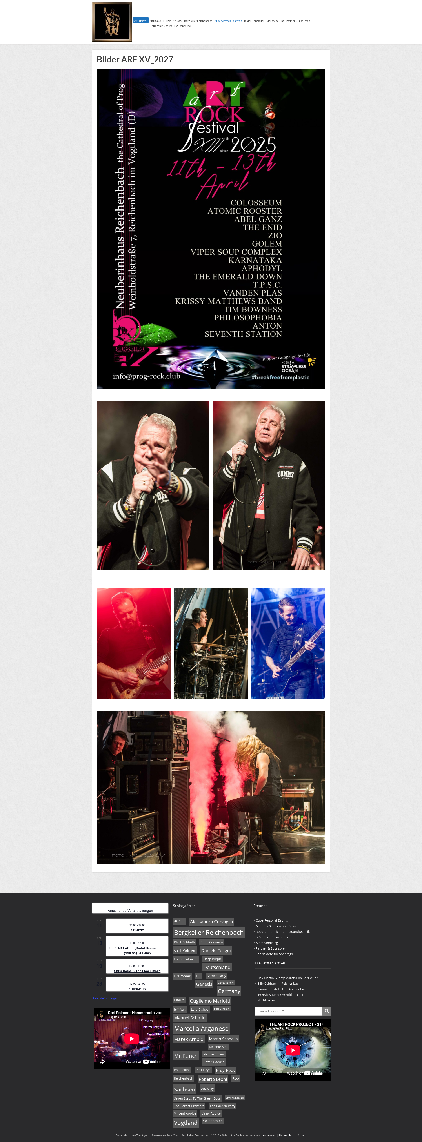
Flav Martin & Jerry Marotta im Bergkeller (287, 978)
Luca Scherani (222, 1008)
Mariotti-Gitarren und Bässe (276, 926)
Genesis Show (226, 982)
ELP (198, 976)
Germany (229, 991)
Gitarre (179, 1000)
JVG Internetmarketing (272, 937)
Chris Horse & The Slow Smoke (137, 971)
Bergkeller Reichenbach (198, 20)
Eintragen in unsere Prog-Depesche (170, 25)
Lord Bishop (200, 1009)
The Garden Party (222, 1106)
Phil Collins (182, 1070)
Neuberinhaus (214, 1054)
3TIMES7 (137, 930)
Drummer (182, 976)
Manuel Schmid (190, 1018)
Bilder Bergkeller (254, 20)
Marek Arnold (189, 1039)
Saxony (207, 1088)
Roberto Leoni (213, 1079)
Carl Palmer (185, 950)
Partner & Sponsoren (298, 20)
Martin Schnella (223, 1038)
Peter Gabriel (214, 1062)
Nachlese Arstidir (270, 1000)
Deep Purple (213, 959)
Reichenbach (183, 1078)
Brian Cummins (211, 942)
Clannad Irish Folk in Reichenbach (282, 989)
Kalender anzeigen (105, 998)
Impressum (269, 1135)
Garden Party (216, 976)
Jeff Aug (180, 1009)
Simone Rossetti (235, 1097)
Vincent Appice (185, 1113)
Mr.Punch (186, 1055)
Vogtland (186, 1123)
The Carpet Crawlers (189, 1106)
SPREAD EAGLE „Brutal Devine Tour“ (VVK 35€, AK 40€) (137, 950)
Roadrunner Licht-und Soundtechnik (283, 932)
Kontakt (302, 1135)
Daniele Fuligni (216, 950)
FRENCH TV (137, 988)
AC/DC (179, 921)
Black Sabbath (184, 942)
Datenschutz (287, 1135)
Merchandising (275, 20)
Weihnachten (213, 1121)
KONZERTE (139, 21)
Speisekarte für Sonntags (274, 954)
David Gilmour (186, 959)
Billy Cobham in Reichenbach (278, 983)
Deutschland (217, 967)
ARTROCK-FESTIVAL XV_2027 (166, 20)
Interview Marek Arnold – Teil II (280, 995)
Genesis (204, 984)
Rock (236, 1078)
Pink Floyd (203, 1070)
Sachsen (184, 1089)
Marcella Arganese (201, 1028)
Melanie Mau (218, 1047)
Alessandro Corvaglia (211, 922)
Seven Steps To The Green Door (197, 1098)
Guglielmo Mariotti (210, 1001)
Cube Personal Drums (272, 920)
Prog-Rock (225, 1070)
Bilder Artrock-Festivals (228, 20)
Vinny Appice (211, 1113)
